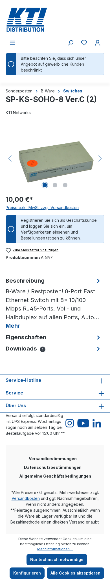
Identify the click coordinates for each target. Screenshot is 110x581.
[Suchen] (70, 42)
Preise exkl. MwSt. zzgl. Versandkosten (42, 207)
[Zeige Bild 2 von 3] (55, 185)
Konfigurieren (27, 573)
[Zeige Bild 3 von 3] (65, 185)
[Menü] (12, 42)
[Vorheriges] (10, 158)
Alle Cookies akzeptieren (75, 573)
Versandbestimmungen (53, 458)
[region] (55, 158)
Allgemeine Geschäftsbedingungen (55, 476)
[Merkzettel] (84, 42)
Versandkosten (26, 498)
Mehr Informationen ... (55, 549)
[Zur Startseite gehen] (55, 20)
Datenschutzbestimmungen (53, 467)
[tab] (54, 303)
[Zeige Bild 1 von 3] (45, 185)
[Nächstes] (100, 158)
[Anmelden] (97, 42)
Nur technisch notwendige (56, 559)
